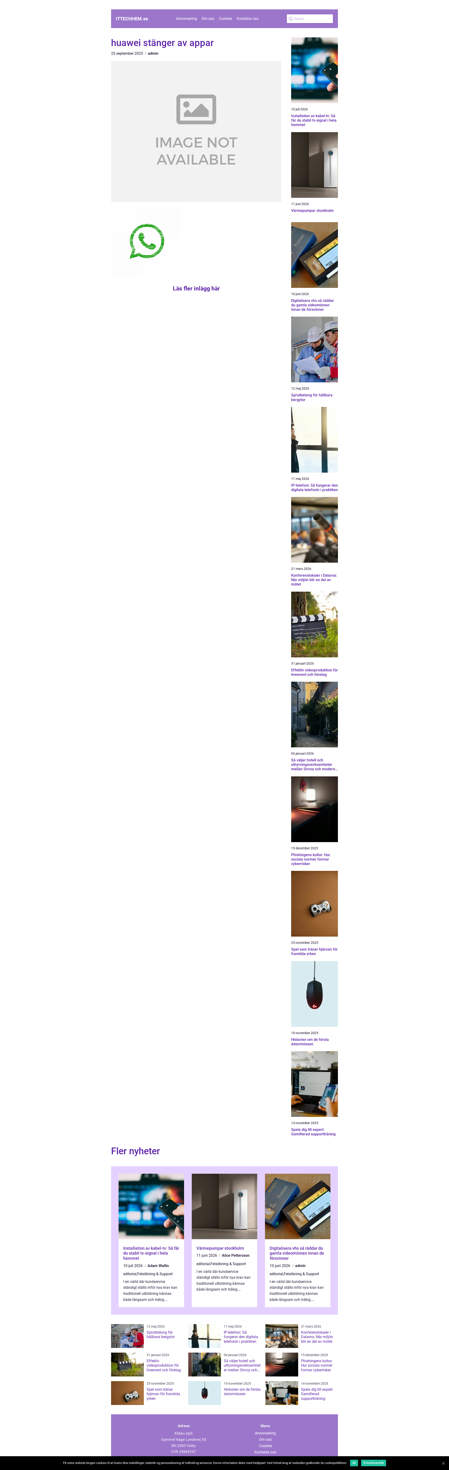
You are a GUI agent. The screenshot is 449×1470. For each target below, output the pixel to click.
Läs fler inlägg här (196, 288)
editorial (130, 1274)
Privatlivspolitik (373, 1463)
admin (153, 53)
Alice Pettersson (236, 1255)
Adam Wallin (158, 1266)
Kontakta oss (247, 18)
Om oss (208, 18)
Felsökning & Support (155, 1274)
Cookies (225, 18)
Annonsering (186, 18)
